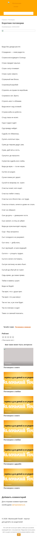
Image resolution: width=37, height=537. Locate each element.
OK (19, 534)
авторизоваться (18, 505)
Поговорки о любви (12, 391)
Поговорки (11, 19)
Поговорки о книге (12, 367)
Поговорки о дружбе (12, 464)
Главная (4, 19)
